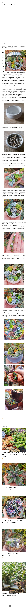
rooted (18, 162)
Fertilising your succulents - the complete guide (12, 521)
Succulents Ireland (8, 4)
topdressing (7, 226)
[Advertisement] (14, 26)
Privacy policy (10, 7)
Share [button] (3, 418)
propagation (5, 166)
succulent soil (14, 125)
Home (3, 7)
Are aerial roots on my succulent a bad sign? (10, 594)
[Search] (25, 2)
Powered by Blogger (15, 605)
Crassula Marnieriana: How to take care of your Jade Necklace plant (14, 454)
